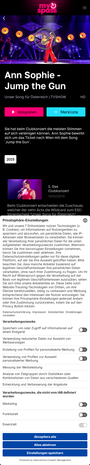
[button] (4, 18)
